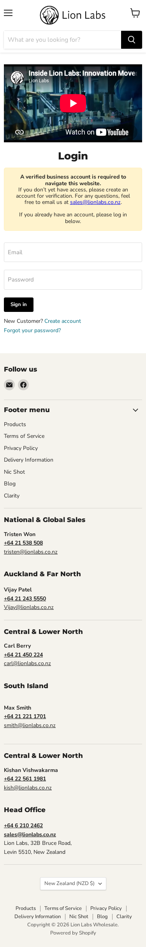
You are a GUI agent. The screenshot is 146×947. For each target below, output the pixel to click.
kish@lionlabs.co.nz (28, 787)
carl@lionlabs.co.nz (27, 663)
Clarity (11, 495)
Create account (62, 321)
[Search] (131, 40)
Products (15, 424)
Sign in (19, 304)
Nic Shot (14, 472)
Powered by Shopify (73, 932)
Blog (10, 483)
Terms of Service (24, 436)
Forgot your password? (32, 330)
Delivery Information (28, 460)
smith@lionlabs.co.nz (30, 725)
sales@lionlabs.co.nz (95, 202)
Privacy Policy (21, 448)
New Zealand (69, 883)
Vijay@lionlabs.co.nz (29, 607)
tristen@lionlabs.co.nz (31, 552)
